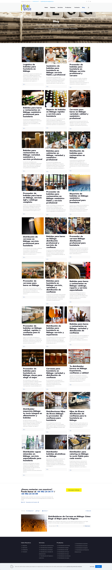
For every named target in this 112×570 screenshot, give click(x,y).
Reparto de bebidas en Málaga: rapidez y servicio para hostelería (56, 113)
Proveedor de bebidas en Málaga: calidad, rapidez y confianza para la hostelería (32, 330)
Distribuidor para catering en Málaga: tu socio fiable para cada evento (79, 455)
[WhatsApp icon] (86, 1)
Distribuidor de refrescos (64, 556)
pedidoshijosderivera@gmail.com (47, 1)
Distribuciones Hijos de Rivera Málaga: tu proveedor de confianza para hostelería (55, 416)
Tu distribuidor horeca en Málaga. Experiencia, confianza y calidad (79, 369)
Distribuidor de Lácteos (82, 543)
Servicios (25, 547)
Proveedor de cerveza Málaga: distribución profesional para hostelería (78, 241)
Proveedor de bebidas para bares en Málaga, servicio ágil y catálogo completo (32, 198)
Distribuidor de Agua (63, 547)
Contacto (25, 551)
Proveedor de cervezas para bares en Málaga (31, 283)
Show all (89, 510)
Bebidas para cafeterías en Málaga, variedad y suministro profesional (55, 155)
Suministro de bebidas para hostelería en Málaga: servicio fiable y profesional (55, 70)
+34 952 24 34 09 (29, 493)
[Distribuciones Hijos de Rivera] (26, 7)
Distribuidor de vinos (63, 553)
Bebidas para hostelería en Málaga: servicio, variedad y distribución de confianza (54, 286)
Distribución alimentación (47, 545)
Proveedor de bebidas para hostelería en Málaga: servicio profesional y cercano (77, 70)
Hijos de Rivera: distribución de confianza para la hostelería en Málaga (78, 416)
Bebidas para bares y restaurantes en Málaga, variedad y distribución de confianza (79, 328)
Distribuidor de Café (63, 549)
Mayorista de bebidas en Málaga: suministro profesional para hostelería (79, 198)
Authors (45, 510)
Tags (38, 510)
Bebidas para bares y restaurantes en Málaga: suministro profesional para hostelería (32, 112)
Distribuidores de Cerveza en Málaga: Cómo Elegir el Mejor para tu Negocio (69, 517)
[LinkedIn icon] (90, 1)
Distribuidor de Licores (81, 545)
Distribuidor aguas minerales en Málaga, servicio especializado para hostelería (32, 456)
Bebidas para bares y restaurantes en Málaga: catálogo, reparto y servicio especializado (79, 286)
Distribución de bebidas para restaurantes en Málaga (77, 154)
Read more (87, 526)
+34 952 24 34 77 (36, 1)
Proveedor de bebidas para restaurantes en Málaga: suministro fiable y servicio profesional (55, 197)
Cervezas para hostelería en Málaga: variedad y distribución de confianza (55, 373)
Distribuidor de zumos (63, 558)
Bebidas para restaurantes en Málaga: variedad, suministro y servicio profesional (32, 155)
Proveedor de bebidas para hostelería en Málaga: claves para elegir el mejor (32, 373)
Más (22, 502)
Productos (25, 549)
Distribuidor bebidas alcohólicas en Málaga (55, 454)
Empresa (25, 545)
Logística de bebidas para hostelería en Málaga (29, 68)
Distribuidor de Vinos (63, 551)
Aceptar (98, 566)
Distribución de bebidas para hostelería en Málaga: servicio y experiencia (55, 330)
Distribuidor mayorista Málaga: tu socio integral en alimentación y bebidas (32, 413)
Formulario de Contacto (31, 502)
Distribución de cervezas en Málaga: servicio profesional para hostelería (31, 241)
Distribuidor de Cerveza (64, 545)
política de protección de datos (74, 566)
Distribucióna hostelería (47, 547)
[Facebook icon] (88, 1)
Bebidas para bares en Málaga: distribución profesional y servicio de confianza (55, 242)
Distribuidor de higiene (82, 547)
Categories (30, 510)
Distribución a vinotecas (47, 549)
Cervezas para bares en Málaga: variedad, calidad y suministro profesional (79, 114)
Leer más (92, 566)
